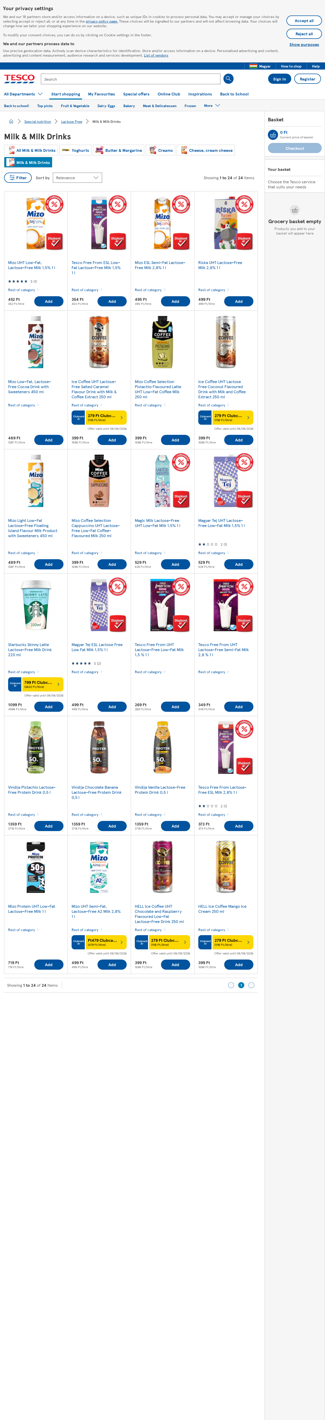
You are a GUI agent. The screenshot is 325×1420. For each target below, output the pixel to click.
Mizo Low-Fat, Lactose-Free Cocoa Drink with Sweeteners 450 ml (29, 386)
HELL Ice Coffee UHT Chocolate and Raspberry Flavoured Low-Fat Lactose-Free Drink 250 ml (159, 913)
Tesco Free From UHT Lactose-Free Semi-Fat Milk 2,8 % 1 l (223, 649)
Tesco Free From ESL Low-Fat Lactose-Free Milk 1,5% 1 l (96, 267)
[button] (260, 66)
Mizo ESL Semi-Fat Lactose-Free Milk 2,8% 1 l (160, 264)
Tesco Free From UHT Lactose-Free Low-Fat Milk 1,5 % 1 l (159, 649)
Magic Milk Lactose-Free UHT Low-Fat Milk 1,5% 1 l (157, 522)
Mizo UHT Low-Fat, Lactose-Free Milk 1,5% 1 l (31, 264)
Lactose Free (71, 121)
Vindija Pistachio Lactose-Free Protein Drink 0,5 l (32, 789)
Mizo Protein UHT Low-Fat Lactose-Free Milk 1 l (31, 908)
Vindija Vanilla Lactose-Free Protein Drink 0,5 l (160, 789)
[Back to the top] (165, 1005)
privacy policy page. (102, 21)
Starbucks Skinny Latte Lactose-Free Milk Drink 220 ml (30, 649)
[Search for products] (228, 79)
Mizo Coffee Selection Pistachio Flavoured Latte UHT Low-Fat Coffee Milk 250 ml (158, 389)
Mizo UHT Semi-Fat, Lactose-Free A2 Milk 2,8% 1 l (96, 911)
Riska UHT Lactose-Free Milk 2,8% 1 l (220, 264)
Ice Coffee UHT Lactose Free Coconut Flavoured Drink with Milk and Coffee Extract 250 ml (222, 389)
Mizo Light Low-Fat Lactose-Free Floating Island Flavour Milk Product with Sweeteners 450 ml (32, 527)
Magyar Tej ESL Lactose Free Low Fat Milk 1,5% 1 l (97, 646)
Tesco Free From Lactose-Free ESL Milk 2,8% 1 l (222, 789)
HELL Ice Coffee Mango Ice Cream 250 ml (222, 908)
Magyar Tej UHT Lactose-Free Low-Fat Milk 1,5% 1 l (221, 522)
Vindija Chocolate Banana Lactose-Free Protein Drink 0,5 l (97, 792)
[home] (11, 121)
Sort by (43, 177)
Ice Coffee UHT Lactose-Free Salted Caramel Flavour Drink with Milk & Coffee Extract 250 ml (94, 389)
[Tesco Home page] (19, 79)
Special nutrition (37, 121)
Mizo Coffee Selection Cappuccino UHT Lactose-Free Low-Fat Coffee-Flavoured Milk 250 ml (96, 527)
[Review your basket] (273, 135)
